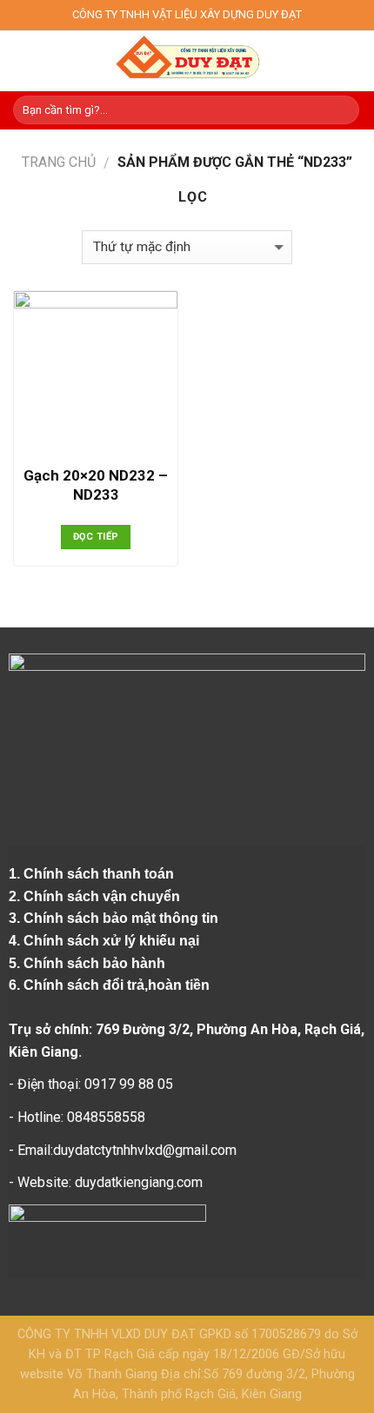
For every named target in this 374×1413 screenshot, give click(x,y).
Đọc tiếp (96, 536)
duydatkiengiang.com (139, 1182)
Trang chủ (59, 162)
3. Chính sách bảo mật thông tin (115, 918)
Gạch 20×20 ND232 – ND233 (95, 485)
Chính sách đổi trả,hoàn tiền (116, 985)
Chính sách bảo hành (96, 963)
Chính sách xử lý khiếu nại (113, 940)
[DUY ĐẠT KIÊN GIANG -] (187, 60)
